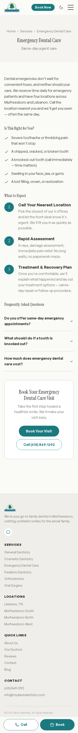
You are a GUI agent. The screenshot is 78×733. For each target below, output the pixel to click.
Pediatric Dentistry (17, 572)
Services (26, 31)
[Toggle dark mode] (61, 7)
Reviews (10, 656)
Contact (10, 663)
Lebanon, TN (13, 604)
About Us (11, 643)
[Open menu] (71, 7)
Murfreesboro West (18, 624)
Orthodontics (14, 579)
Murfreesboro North (18, 617)
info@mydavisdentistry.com (24, 695)
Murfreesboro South (19, 611)
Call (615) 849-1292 (39, 444)
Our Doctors (13, 649)
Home (11, 31)
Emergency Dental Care (21, 565)
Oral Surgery (13, 585)
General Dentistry (17, 552)
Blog (7, 669)
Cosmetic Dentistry (18, 559)
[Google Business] (8, 532)
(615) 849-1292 (14, 688)
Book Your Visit (39, 431)
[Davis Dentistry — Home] (12, 7)
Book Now (43, 7)
